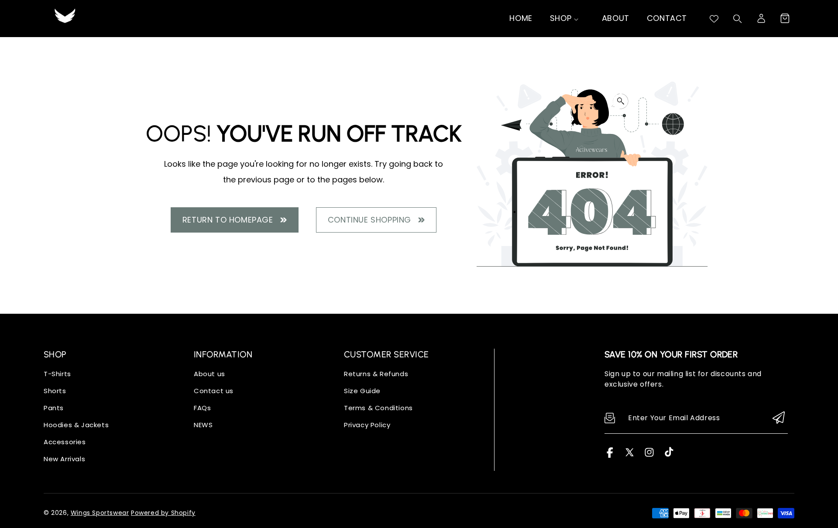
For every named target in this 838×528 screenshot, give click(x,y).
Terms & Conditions (378, 407)
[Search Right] (737, 18)
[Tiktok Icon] (668, 455)
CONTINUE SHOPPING (372, 219)
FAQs (202, 407)
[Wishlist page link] (714, 18)
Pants (54, 407)
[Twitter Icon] (629, 455)
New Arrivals (64, 458)
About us (209, 373)
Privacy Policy (367, 424)
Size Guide (362, 390)
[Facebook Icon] (609, 455)
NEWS (203, 424)
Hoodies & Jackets (76, 424)
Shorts (55, 390)
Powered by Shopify (163, 512)
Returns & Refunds (376, 373)
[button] (784, 18)
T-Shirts (57, 373)
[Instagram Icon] (649, 455)
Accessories (65, 441)
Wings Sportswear (100, 512)
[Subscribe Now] (778, 418)
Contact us (214, 390)
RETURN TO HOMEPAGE (230, 219)
